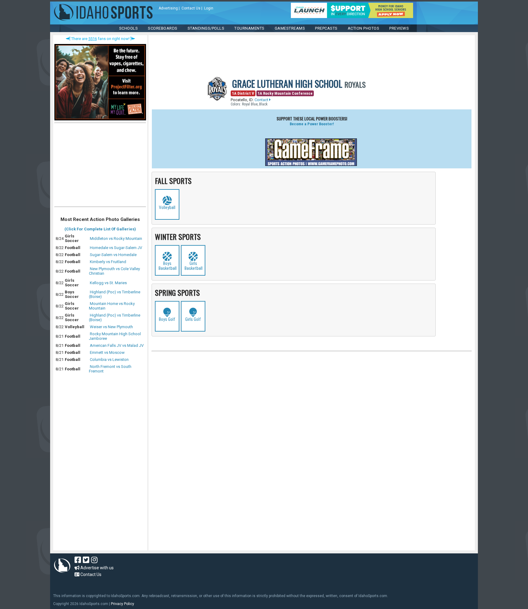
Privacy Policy (122, 604)
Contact (262, 99)
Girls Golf (193, 319)
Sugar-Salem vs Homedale (113, 254)
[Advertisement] (100, 166)
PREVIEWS (399, 28)
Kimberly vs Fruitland (108, 261)
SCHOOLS (128, 28)
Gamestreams (290, 28)
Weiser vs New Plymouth (111, 327)
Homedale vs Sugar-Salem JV (116, 247)
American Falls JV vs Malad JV (117, 345)
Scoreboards (163, 28)
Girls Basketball (194, 266)
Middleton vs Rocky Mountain (116, 238)
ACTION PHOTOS (364, 28)
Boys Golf (167, 319)
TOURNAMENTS (249, 28)
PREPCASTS (326, 28)
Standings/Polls (206, 28)
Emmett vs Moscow (107, 352)
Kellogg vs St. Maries (108, 283)
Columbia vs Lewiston (109, 359)
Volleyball (167, 207)
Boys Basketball (168, 266)
